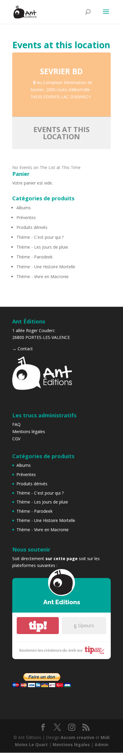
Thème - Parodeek (34, 257)
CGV (16, 438)
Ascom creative (77, 737)
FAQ (16, 424)
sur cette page (61, 558)
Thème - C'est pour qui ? (40, 237)
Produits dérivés (31, 227)
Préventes (26, 217)
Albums (23, 207)
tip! (38, 625)
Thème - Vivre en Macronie (42, 276)
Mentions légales (28, 431)
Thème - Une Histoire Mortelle (45, 266)
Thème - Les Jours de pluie (42, 247)
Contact (25, 348)
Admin (101, 744)
